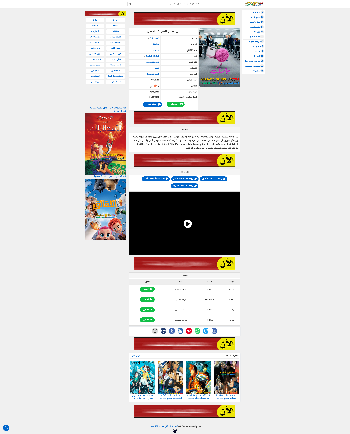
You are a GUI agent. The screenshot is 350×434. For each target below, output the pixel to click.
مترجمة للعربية (255, 42)
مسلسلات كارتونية (115, 76)
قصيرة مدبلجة (153, 74)
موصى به (256, 71)
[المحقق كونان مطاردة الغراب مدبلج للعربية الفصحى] (226, 377)
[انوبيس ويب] (175, 431)
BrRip (95, 20)
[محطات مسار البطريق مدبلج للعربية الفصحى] (142, 377)
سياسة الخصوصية (253, 61)
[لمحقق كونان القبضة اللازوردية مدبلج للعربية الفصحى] (170, 377)
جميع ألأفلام (255, 17)
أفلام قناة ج (255, 37)
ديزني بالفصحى (254, 27)
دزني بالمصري (115, 54)
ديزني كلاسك (255, 32)
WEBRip (116, 31)
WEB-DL (95, 26)
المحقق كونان (115, 43)
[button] (214, 331)
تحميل (174, 104)
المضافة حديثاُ (94, 43)
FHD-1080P (154, 38)
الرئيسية (257, 13)
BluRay (156, 44)
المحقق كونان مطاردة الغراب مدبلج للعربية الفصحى (226, 398)
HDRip (115, 26)
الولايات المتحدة (152, 56)
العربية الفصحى (152, 62)
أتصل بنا (257, 56)
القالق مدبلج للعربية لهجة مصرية (110, 176)
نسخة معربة (116, 82)
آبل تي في (95, 31)
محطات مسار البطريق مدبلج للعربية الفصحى (142, 397)
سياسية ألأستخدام (252, 66)
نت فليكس (256, 47)
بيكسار (156, 51)
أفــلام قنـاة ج (115, 37)
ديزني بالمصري (254, 22)
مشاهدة (152, 104)
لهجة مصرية (115, 71)
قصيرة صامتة (115, 65)
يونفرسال (95, 82)
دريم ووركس (95, 48)
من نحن (258, 52)
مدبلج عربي (95, 71)
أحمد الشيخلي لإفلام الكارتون (164, 427)
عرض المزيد (135, 356)
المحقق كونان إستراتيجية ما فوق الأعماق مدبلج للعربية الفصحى (198, 398)
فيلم (157, 68)
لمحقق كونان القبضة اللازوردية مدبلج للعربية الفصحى (170, 398)
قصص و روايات (95, 60)
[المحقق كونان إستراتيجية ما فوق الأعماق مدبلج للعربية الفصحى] (198, 377)
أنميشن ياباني (95, 37)
